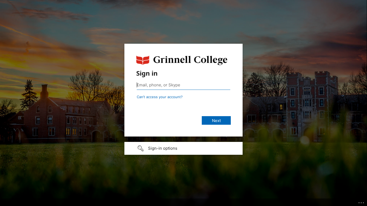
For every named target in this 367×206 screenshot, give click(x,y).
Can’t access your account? (160, 97)
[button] (183, 148)
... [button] (361, 201)
